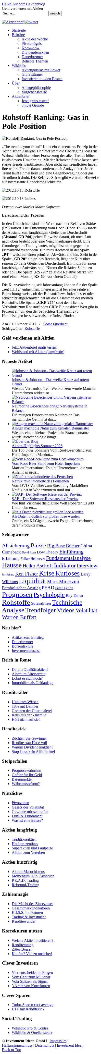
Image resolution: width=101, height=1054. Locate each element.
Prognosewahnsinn (26, 770)
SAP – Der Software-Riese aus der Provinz (45, 499)
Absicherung (16, 545)
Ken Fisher (26, 574)
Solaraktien (41, 603)
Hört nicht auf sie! (26, 719)
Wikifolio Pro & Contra (30, 1028)
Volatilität (86, 610)
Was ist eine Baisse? (27, 820)
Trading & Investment (29, 917)
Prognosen (17, 594)
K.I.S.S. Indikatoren (27, 912)
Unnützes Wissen (25, 702)
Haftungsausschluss (17, 1045)
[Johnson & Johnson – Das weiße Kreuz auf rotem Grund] (55, 375)
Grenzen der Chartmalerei (32, 711)
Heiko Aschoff (38, 565)
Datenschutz (44, 1045)
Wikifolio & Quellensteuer (32, 1032)
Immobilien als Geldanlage (32, 683)
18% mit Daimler (25, 706)
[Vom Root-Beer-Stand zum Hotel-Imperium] (48, 459)
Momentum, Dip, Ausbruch (33, 876)
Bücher (72, 545)
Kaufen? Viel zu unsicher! (32, 954)
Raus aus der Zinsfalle (29, 715)
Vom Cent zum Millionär (31, 977)
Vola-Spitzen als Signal (30, 981)
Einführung (71, 552)
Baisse (38, 545)
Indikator (65, 565)
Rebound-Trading (25, 885)
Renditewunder (24, 921)
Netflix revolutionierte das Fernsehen (40, 481)
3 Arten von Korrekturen (31, 986)
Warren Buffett (19, 617)
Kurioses (67, 573)
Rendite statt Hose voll (29, 743)
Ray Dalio (74, 595)
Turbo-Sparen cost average (32, 1005)
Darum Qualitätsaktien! (30, 669)
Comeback (11, 552)
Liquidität (32, 581)
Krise (46, 573)
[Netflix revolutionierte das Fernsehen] (42, 477)
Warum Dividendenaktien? (32, 747)
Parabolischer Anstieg (21, 587)
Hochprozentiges (25, 844)
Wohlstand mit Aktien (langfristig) (38, 352)
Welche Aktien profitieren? (32, 940)
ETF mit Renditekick (28, 1009)
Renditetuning (23, 945)
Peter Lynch (64, 588)
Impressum (58, 1041)
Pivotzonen (20, 803)
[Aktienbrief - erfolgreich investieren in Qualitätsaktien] (13, 22)
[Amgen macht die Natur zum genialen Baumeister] (52, 424)
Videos (66, 610)
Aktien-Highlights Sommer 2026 (37, 446)
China (86, 545)
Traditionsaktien (24, 839)
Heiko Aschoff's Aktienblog (23, 4)
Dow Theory (47, 552)
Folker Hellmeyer (33, 559)
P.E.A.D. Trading (25, 880)
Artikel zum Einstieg (28, 637)
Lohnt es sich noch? (27, 678)
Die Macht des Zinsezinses (32, 904)
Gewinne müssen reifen (30, 811)
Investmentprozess (26, 651)
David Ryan (29, 552)
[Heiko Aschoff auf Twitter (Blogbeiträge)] (31, 22)
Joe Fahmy (8, 574)
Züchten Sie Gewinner (29, 738)
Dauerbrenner (22, 642)
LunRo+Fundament (27, 816)
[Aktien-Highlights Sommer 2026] (25, 441)
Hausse (12, 565)
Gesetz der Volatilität (28, 807)
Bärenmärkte (22, 779)
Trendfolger (40, 610)
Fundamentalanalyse (68, 558)
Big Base (56, 545)
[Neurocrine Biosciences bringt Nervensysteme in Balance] (55, 402)
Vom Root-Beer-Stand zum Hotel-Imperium (46, 463)
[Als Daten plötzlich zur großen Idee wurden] (48, 512)
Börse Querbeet (55, 324)
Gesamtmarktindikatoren (31, 908)
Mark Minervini (63, 581)
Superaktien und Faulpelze (32, 848)
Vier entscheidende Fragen (32, 972)
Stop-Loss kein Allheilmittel (33, 751)
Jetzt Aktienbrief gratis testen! (34, 347)
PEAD (48, 587)
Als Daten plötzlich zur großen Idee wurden (46, 516)
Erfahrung (11, 558)
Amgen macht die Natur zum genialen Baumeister (50, 428)
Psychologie (49, 594)
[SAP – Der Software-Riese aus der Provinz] (47, 494)
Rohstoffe (32, 328)
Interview (87, 566)
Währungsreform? (26, 784)
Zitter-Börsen (22, 949)
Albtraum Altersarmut (28, 674)
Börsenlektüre (22, 646)
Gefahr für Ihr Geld (27, 775)
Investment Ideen (70, 1045)
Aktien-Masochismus (28, 872)
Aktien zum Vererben (28, 852)
